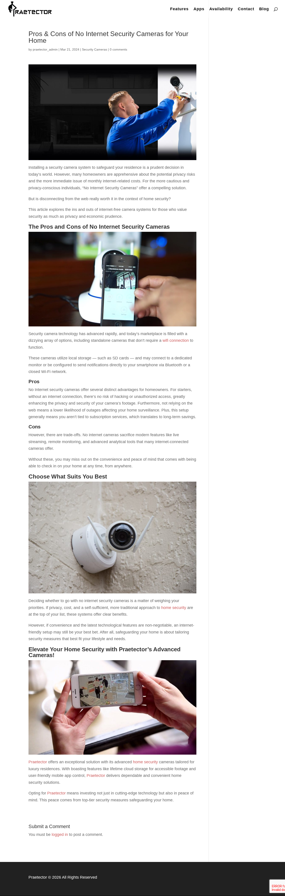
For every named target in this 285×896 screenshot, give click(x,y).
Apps (198, 9)
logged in (60, 834)
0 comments (118, 49)
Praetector (37, 762)
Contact (246, 9)
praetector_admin (45, 49)
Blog (264, 9)
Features (179, 9)
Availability (221, 9)
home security (173, 607)
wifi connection (176, 340)
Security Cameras (94, 49)
